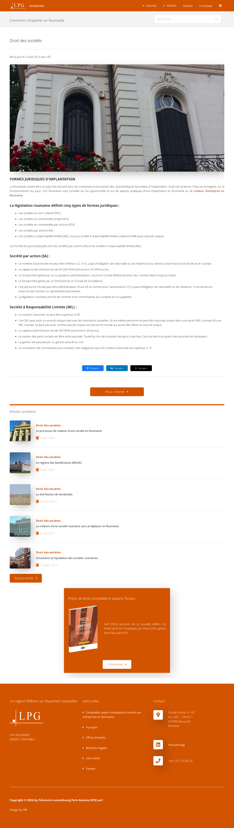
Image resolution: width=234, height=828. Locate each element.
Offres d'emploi (95, 737)
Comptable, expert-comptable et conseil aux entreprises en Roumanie (112, 715)
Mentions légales (96, 748)
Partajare (94, 368)
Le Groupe (205, 6)
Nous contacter (115, 391)
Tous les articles (23, 578)
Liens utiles (92, 758)
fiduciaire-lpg (176, 745)
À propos (91, 727)
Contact (188, 6)
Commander (115, 664)
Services (151, 5)
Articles (171, 5)
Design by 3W (18, 810)
